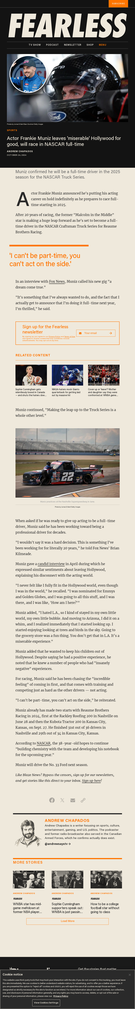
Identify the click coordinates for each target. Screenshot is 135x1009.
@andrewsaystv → (58, 844)
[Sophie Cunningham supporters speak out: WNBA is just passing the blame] (67, 879)
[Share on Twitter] (62, 800)
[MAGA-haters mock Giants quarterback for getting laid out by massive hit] (67, 374)
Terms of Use (69, 337)
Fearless (17, 899)
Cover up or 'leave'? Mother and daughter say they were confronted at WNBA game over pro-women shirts (102, 392)
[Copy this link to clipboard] (83, 800)
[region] (67, 989)
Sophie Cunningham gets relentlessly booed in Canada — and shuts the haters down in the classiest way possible (30, 392)
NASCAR (43, 743)
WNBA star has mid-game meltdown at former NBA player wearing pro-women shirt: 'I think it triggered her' (27, 908)
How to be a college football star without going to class (105, 908)
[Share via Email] (72, 800)
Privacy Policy (54, 337)
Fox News (57, 281)
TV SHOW (35, 45)
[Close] (129, 974)
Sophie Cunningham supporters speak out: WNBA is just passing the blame (67, 908)
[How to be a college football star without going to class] (106, 879)
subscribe (118, 4)
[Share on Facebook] (52, 800)
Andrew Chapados (20, 151)
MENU (102, 45)
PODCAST (52, 45)
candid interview (51, 564)
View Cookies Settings (46, 1003)
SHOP (90, 45)
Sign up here (91, 781)
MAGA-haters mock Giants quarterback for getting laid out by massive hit (66, 392)
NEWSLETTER (72, 45)
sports (12, 130)
